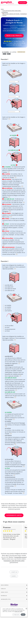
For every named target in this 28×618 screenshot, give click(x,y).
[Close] (25, 290)
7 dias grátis (14, 320)
